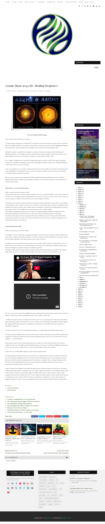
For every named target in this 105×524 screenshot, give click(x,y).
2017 (79, 291)
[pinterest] (99, 6)
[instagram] (88, 6)
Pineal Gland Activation (45, 492)
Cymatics (40, 91)
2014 (79, 201)
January (81, 205)
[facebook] (82, 6)
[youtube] (96, 6)
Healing (60, 2)
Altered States (11, 390)
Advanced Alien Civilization (51, 498)
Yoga (81, 2)
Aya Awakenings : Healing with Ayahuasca (19, 403)
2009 (79, 191)
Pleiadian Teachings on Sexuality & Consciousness (87, 162)
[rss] (90, 6)
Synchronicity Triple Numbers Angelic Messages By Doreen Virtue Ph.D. (87, 143)
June (81, 214)
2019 (79, 295)
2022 (79, 299)
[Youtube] (60, 515)
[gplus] (85, 6)
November (82, 285)
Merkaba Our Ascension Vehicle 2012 (86, 132)
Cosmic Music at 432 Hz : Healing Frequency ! (44, 437)
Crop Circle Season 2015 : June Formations (87, 260)
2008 (79, 189)
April (81, 210)
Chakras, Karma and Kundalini (87, 253)
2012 (79, 197)
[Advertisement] (37, 72)
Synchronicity (43, 489)
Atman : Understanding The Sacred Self (88, 228)
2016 (79, 289)
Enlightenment (53, 489)
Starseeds (41, 2)
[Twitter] (41, 515)
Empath (41, 507)
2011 (79, 195)
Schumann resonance (62, 145)
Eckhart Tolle (57, 501)
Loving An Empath (84, 234)
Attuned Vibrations (13, 388)
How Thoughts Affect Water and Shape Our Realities (23, 405)
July (80, 277)
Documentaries (43, 477)
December (82, 287)
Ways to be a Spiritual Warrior (87, 247)
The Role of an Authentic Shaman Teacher (88, 268)
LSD (48, 495)
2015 (79, 203)
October (82, 283)
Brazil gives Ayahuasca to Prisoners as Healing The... (89, 272)
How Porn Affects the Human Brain (88, 275)
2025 (79, 304)
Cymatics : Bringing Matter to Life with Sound (21, 399)
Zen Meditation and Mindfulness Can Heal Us (88, 250)
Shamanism (51, 2)
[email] (93, 6)
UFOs (21, 2)
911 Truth (48, 501)
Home (8, 2)
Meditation (89, 2)
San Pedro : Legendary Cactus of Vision (88, 256)
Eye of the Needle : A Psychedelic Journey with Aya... (88, 241)
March (81, 208)
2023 (79, 301)
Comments (47, 91)
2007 (79, 187)
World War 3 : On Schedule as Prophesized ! (80, 478)
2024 (79, 302)
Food (55, 492)
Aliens (14, 2)
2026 (79, 306)
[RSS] (54, 515)
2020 (79, 297)
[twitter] (79, 6)
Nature (62, 483)
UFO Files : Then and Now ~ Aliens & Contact (87, 172)
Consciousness (71, 2)
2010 (79, 193)
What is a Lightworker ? (86, 244)
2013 (79, 199)
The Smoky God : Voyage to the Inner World (88, 237)
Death (40, 498)
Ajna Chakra (42, 495)
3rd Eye (61, 495)
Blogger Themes (66, 518)
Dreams (50, 504)
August (81, 279)
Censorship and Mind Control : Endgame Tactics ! (81, 488)
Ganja (53, 486)
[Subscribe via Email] (57, 515)
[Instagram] (51, 515)
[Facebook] (44, 515)
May (80, 212)
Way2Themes (49, 518)
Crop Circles (30, 2)
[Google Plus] (48, 515)
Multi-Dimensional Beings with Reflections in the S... (87, 224)
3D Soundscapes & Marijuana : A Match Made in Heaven (12, 438)
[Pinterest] (64, 515)
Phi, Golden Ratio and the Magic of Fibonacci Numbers (23, 401)
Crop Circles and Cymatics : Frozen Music (19, 412)
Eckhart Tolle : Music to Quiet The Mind (60, 437)
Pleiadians (54, 495)
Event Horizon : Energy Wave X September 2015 (28, 437)
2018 (79, 293)
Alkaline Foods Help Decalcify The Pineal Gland (88, 220)
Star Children (42, 504)
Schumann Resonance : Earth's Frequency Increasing (22, 410)
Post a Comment (11, 460)
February (82, 206)
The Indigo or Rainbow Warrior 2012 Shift (85, 152)
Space (48, 486)
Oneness (51, 480)
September (82, 281)
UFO (57, 480)
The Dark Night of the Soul (86, 231)
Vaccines (56, 504)
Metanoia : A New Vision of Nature (17, 408)
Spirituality (52, 477)
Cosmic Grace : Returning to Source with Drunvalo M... (87, 216)
